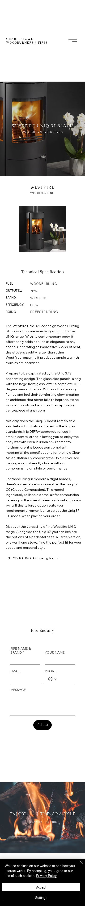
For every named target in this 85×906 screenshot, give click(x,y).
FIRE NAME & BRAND (20, 651)
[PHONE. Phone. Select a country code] (52, 679)
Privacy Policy (46, 875)
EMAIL (15, 671)
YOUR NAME (54, 653)
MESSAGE (18, 690)
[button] (72, 41)
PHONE (50, 671)
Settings (41, 897)
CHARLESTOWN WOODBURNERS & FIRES (27, 41)
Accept (41, 887)
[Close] (78, 865)
